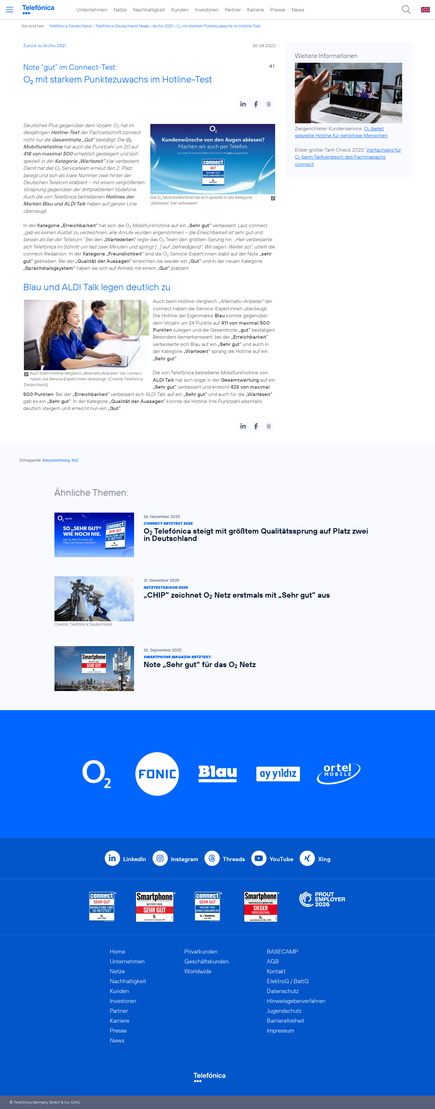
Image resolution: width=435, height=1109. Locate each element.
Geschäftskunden (206, 961)
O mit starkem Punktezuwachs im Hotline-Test (218, 25)
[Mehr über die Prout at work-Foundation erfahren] (322, 907)
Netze (120, 9)
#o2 (75, 460)
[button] (243, 104)
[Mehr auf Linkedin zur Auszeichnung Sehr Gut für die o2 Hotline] (209, 907)
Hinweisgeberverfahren (296, 1001)
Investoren (206, 9)
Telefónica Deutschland (70, 25)
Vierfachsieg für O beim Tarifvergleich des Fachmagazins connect (348, 157)
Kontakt (276, 971)
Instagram (184, 859)
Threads (234, 859)
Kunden (180, 9)
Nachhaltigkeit (149, 9)
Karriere (255, 9)
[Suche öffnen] (406, 9)
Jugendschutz (284, 1010)
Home (117, 951)
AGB (273, 961)
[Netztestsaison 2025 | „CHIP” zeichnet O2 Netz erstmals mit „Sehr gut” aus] (214, 602)
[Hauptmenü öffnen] (9, 9)
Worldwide (197, 971)
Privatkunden (201, 951)
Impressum (280, 1030)
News (298, 9)
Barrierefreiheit (285, 1020)
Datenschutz (283, 991)
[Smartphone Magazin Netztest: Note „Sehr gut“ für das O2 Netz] (214, 669)
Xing (324, 859)
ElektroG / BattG (288, 981)
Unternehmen (91, 9)
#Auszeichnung (56, 460)
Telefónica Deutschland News (122, 25)
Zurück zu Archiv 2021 (44, 45)
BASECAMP (282, 951)
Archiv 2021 (163, 25)
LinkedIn (134, 859)
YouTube (281, 859)
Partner (233, 9)
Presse (277, 9)
